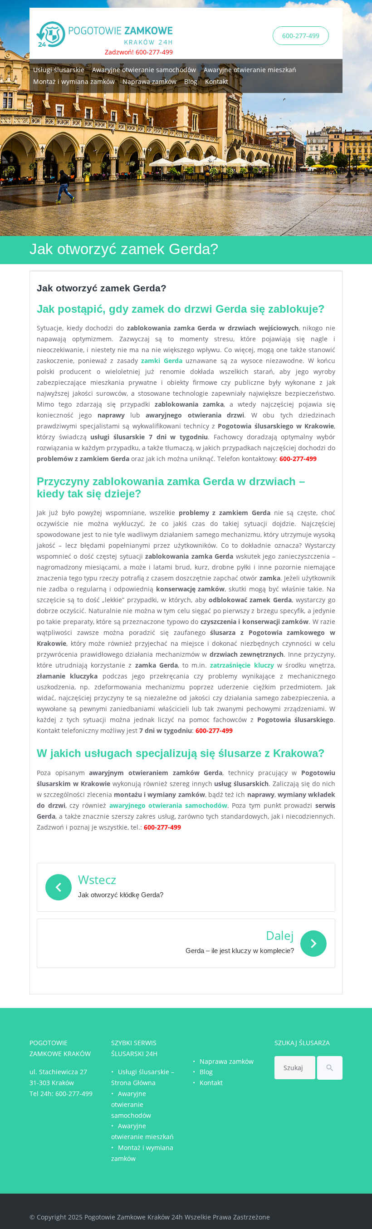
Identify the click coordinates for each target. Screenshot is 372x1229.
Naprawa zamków (149, 81)
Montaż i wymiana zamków (74, 81)
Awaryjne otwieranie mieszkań (250, 69)
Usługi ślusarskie (58, 69)
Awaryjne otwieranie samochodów (144, 69)
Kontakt (216, 81)
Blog (190, 81)
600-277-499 (300, 35)
